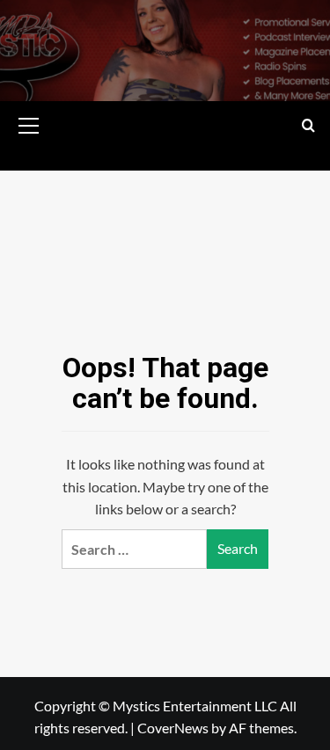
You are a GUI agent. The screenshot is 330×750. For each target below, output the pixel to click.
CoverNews (173, 727)
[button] (29, 123)
